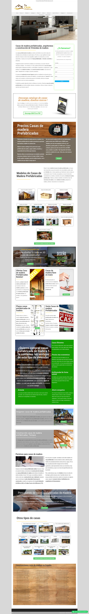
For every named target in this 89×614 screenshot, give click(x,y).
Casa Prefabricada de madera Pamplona (42, 596)
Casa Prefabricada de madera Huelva (42, 577)
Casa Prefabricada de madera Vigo (61, 583)
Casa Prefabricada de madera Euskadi (62, 599)
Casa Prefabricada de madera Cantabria (23, 588)
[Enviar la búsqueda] (75, 7)
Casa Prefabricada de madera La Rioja (42, 599)
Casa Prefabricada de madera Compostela (43, 601)
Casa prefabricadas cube (45, 537)
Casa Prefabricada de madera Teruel (61, 578)
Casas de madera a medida (44, 229)
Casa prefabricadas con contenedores (66, 537)
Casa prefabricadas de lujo (39, 547)
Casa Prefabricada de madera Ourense (42, 592)
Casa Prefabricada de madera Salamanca (43, 600)
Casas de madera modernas (26, 189)
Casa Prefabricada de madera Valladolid (62, 586)
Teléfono (56, 67)
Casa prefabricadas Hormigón (29, 523)
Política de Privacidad (69, 612)
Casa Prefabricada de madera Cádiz (22, 587)
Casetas (55, 536)
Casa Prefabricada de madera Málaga (42, 587)
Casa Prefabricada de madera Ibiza (41, 579)
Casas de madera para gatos (67, 217)
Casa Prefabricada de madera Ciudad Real (23, 595)
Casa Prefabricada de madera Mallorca (42, 588)
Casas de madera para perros (52, 217)
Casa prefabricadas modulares (34, 537)
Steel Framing (46, 523)
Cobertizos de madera (52, 204)
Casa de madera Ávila (22, 577)
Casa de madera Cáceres (23, 586)
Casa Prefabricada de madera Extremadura (24, 600)
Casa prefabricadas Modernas (23, 537)
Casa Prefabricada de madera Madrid (42, 586)
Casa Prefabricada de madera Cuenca (23, 599)
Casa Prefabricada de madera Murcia (42, 590)
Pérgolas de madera (67, 204)
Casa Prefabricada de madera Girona (42, 573)
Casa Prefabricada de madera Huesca (42, 578)
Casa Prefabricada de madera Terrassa (62, 579)
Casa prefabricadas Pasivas (64, 547)
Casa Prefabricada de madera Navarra (42, 591)
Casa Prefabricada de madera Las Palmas (43, 595)
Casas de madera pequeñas (38, 217)
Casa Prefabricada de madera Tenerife (62, 570)
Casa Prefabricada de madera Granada (42, 574)
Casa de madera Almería (23, 573)
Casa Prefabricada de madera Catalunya (23, 591)
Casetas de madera (23, 204)
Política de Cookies (62, 612)
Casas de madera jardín (46, 189)
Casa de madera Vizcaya (23, 583)
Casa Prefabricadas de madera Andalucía (62, 590)
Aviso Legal (74, 612)
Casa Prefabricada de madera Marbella (62, 600)
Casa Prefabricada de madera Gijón (42, 570)
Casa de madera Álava (22, 574)
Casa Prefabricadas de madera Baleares (62, 592)
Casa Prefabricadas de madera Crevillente (62, 595)
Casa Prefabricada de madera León (42, 582)
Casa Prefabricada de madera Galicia (23, 601)
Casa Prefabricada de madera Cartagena (23, 592)
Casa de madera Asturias (23, 575)
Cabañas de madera (64, 189)
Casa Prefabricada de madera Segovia (62, 573)
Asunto (56, 76)
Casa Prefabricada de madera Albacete (23, 570)
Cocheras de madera (38, 204)
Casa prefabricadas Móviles (51, 547)
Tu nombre (56, 63)
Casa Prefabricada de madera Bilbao (62, 596)
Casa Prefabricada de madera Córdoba (23, 596)
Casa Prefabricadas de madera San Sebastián (63, 591)
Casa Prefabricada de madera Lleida (42, 583)
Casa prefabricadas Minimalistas (27, 547)
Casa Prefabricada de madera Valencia (62, 582)
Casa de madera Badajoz (23, 579)
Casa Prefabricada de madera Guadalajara (43, 575)
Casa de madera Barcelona (23, 582)
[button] (80, 612)
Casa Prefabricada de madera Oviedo (62, 603)
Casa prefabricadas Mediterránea (62, 523)
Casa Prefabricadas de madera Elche (62, 588)
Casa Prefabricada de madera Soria (61, 575)
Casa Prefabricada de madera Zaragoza (62, 587)
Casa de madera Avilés (22, 578)
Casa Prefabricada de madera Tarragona (62, 577)
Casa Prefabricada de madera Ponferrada (62, 601)
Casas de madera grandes (23, 217)
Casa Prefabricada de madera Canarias (23, 590)
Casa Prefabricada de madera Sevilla (62, 574)
